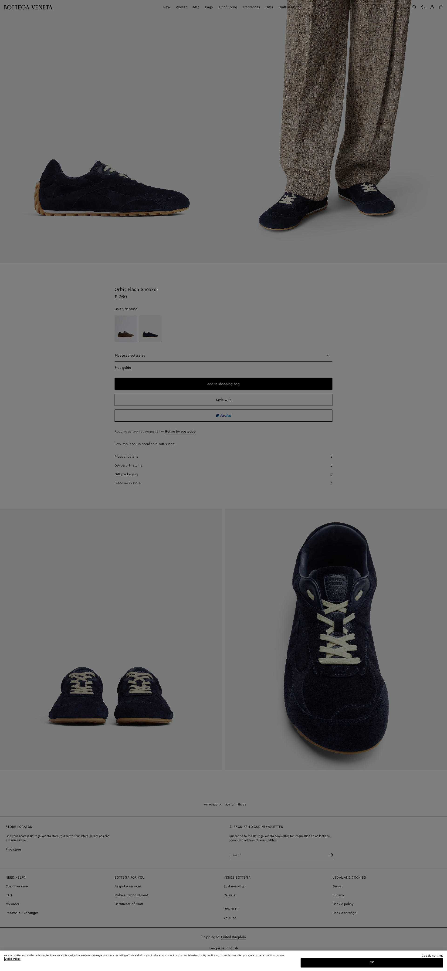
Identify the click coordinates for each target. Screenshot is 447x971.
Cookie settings (432, 956)
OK (372, 962)
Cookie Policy (12, 959)
